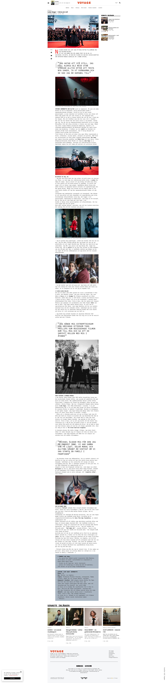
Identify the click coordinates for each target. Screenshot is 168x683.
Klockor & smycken (92, 7)
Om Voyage (111, 650)
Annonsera (111, 652)
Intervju (77, 7)
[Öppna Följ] (117, 2)
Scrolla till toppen (164, 674)
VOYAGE (57, 1)
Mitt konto (111, 656)
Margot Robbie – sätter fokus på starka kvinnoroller (74, 632)
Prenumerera (112, 653)
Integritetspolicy (113, 657)
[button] (51, 52)
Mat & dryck (83, 7)
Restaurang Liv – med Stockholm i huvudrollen (113, 37)
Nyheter (67, 7)
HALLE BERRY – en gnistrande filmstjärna (93, 631)
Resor (72, 7)
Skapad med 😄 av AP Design (112, 678)
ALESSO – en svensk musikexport (54, 631)
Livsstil (100, 7)
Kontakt (111, 654)
